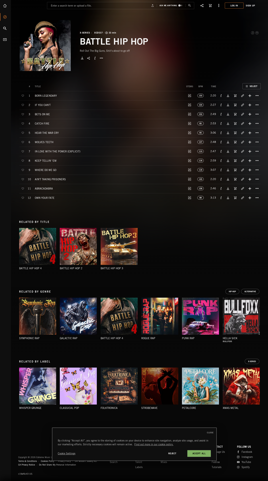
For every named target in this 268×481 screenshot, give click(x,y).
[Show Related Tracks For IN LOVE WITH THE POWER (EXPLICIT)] (242, 151)
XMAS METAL (231, 408)
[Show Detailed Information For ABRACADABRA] (221, 188)
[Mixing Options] (189, 95)
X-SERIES (85, 32)
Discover (5, 17)
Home (5, 5)
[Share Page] (202, 5)
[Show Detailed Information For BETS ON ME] (221, 114)
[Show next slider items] (263, 318)
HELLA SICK (230, 338)
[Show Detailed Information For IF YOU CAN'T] (221, 105)
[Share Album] (88, 58)
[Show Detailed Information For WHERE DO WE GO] (221, 170)
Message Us (218, 451)
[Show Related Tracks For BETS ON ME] (242, 114)
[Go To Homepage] (31, 5)
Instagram (247, 457)
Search (5, 28)
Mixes (164, 462)
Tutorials (216, 467)
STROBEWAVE (149, 408)
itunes (253, 33)
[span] (46, 95)
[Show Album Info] (95, 58)
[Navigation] (219, 5)
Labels (139, 467)
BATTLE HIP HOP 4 (30, 268)
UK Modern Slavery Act (86, 461)
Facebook (247, 451)
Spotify (257, 33)
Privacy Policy (64, 461)
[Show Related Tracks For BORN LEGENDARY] (242, 95)
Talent (138, 462)
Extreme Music (32, 448)
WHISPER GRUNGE (30, 408)
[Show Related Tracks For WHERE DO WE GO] (242, 170)
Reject (172, 453)
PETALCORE (189, 408)
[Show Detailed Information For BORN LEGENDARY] (221, 95)
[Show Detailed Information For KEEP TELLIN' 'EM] (221, 160)
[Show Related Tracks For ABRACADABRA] (242, 188)
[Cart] (210, 5)
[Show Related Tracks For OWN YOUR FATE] (242, 197)
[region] (134, 444)
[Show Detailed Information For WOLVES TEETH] (221, 142)
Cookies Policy (47, 461)
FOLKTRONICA (109, 408)
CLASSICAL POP (69, 408)
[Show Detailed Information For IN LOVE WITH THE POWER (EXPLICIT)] (221, 151)
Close (210, 432)
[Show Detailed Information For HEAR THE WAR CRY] (221, 132)
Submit (189, 5)
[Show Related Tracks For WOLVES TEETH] (242, 142)
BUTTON (101, 58)
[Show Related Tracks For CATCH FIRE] (242, 123)
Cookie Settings (66, 453)
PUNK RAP (188, 338)
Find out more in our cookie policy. (153, 444)
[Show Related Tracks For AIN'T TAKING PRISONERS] (242, 179)
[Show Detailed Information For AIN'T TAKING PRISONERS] (221, 179)
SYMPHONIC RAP (29, 338)
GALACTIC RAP (68, 338)
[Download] (82, 58)
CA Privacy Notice (26, 464)
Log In (234, 5)
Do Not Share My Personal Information (57, 465)
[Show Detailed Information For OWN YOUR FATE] (221, 197)
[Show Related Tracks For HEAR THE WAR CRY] (242, 132)
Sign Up (250, 5)
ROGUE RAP (148, 338)
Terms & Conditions (27, 461)
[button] (45, 45)
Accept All (199, 453)
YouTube (246, 462)
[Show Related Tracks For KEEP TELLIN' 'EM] (242, 160)
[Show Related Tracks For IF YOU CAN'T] (242, 105)
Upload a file (152, 5)
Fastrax (216, 462)
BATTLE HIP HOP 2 (71, 268)
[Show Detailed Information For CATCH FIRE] (221, 123)
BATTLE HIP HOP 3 (112, 268)
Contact (5, 39)
